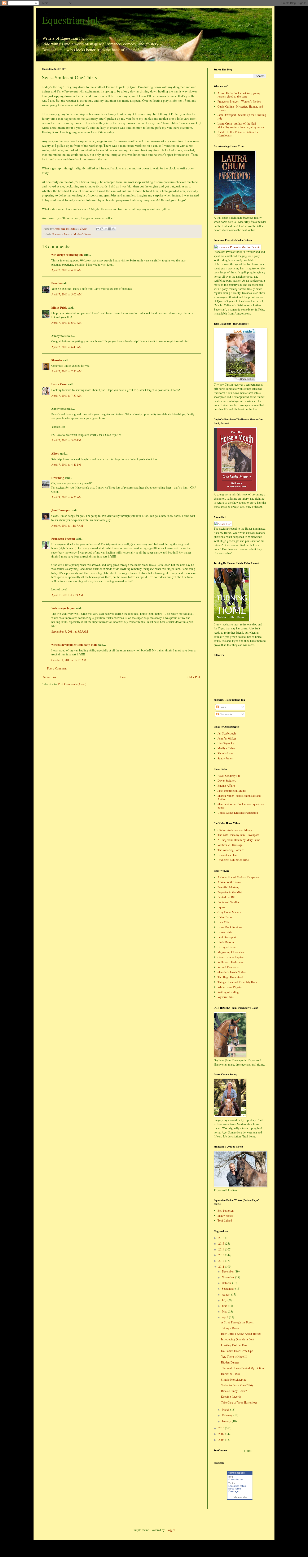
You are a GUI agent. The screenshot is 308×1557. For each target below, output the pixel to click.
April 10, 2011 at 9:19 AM (67, 595)
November (228, 1277)
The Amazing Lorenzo (230, 850)
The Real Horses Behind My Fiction (242, 1368)
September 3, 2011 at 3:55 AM (69, 631)
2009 (221, 1434)
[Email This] (98, 229)
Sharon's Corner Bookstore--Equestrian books (240, 806)
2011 (221, 1266)
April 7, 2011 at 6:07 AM (66, 323)
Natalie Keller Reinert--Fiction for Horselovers (237, 134)
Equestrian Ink (71, 19)
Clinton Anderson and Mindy (234, 830)
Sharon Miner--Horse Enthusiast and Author (239, 797)
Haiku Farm (224, 917)
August (226, 1294)
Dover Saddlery (226, 780)
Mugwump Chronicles (230, 952)
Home (122, 677)
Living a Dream (226, 947)
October (227, 1283)
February (227, 1415)
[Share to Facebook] (110, 229)
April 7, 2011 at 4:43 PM (66, 465)
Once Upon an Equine (230, 957)
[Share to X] (106, 229)
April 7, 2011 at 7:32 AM (66, 371)
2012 (221, 1261)
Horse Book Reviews (229, 927)
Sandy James (225, 758)
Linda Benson (225, 942)
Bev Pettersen (225, 1211)
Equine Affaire (226, 786)
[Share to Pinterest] (114, 229)
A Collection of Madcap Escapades (238, 877)
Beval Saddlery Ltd (229, 776)
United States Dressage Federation (237, 813)
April (225, 1317)
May (225, 1311)
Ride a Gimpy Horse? (234, 1391)
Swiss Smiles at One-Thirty (237, 1385)
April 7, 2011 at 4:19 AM (66, 270)
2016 (221, 1238)
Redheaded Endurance (230, 962)
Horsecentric (224, 932)
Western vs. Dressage (229, 845)
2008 (221, 1440)
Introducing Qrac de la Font (237, 1339)
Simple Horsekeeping (233, 1380)
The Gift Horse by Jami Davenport (238, 835)
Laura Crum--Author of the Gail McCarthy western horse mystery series (240, 125)
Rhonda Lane (225, 753)
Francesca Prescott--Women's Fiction (239, 101)
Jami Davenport (61, 510)
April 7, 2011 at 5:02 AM (66, 294)
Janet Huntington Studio (231, 791)
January (227, 1421)
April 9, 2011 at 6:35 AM (66, 497)
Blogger (170, 1530)
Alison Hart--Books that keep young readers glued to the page (238, 95)
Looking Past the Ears (234, 1345)
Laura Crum (59, 384)
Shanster (56, 360)
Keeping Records (231, 1396)
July (225, 1300)
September (228, 1289)
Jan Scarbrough (226, 733)
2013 (221, 1255)
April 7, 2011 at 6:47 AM (66, 347)
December (228, 1271)
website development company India (74, 644)
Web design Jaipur (63, 608)
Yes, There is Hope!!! (234, 1356)
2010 (221, 1428)
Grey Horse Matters (229, 912)
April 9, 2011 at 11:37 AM (67, 526)
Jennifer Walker (226, 738)
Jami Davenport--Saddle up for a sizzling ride (241, 116)
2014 (221, 1249)
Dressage (233, 1491)
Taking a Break (230, 1328)
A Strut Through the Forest (237, 1322)
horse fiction (234, 1488)
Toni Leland (224, 1220)
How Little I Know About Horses (241, 1334)
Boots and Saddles (228, 902)
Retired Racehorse (228, 967)
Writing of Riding (228, 992)
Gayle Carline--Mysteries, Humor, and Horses (240, 108)
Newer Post (50, 677)
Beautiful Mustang (228, 887)
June (225, 1306)
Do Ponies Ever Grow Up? (237, 1351)
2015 (221, 1243)
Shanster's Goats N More (232, 972)
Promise (56, 283)
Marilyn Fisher (226, 748)
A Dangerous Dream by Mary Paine (238, 840)
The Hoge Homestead (230, 977)
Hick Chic (223, 922)
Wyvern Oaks (225, 997)
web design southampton (67, 254)
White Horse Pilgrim (229, 987)
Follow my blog (240, 1497)
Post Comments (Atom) (72, 684)
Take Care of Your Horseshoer (239, 1402)
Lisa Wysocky (225, 743)
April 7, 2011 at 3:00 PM (66, 440)
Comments (225, 714)
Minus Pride (59, 307)
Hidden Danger (230, 1362)
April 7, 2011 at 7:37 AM (66, 396)
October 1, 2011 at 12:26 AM (68, 660)
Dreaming (57, 478)
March (226, 1409)
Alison (55, 453)
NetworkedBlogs (236, 1472)
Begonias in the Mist (229, 892)
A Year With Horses (229, 882)
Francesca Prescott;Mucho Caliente (71, 234)
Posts (222, 707)
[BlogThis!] (102, 229)
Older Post (194, 677)
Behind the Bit (226, 897)
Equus (221, 907)
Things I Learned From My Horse (237, 982)
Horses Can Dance (228, 855)
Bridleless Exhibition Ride (233, 860)
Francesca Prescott (63, 538)
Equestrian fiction (237, 1486)
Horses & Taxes (230, 1374)
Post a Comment (57, 668)
